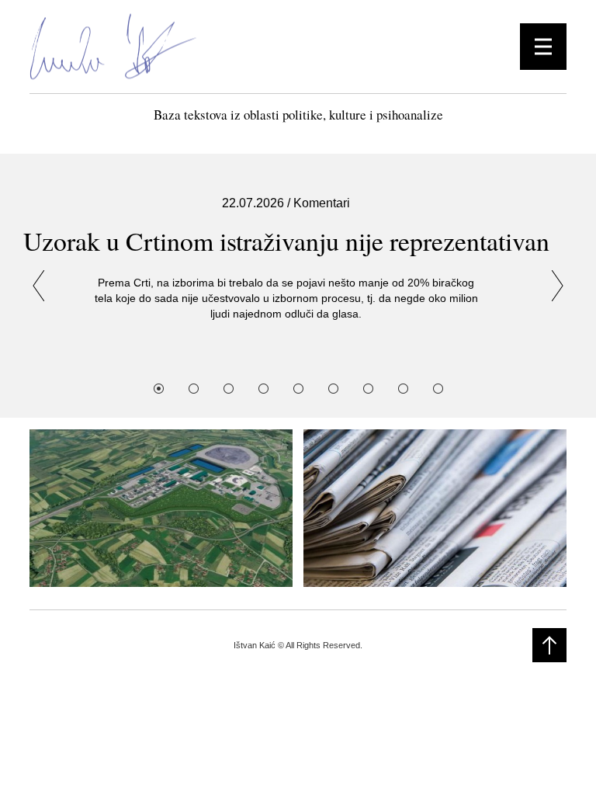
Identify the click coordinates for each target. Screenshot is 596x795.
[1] (158, 388)
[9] (438, 388)
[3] (228, 388)
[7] (368, 388)
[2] (193, 388)
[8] (403, 388)
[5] (298, 388)
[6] (333, 388)
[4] (263, 388)
